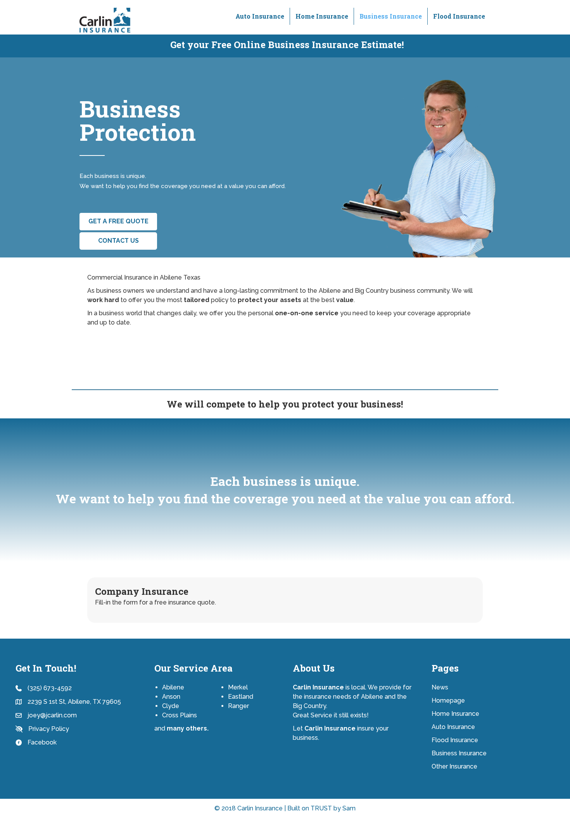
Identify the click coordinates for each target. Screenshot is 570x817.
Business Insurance (390, 16)
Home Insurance (321, 16)
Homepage (448, 700)
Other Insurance (454, 766)
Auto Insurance (259, 16)
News (440, 687)
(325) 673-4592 (50, 688)
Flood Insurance (459, 16)
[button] (118, 221)
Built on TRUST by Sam (321, 808)
